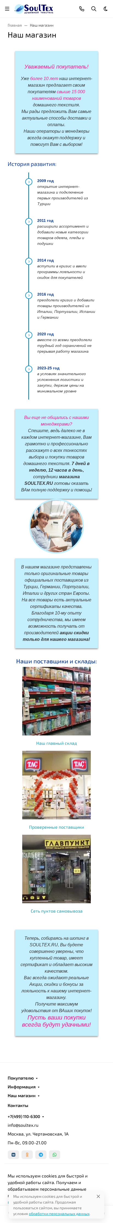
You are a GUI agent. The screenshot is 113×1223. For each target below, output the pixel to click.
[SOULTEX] (34, 8)
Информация (22, 1087)
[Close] (98, 1196)
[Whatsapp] (54, 1154)
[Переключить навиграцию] (7, 8)
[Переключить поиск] (94, 8)
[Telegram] (41, 1154)
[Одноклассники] (27, 1154)
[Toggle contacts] (82, 8)
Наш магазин (22, 1095)
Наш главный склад (56, 743)
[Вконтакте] (13, 1154)
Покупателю (21, 1078)
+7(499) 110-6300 (24, 1116)
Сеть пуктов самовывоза (57, 910)
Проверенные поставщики (56, 827)
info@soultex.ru (23, 1125)
